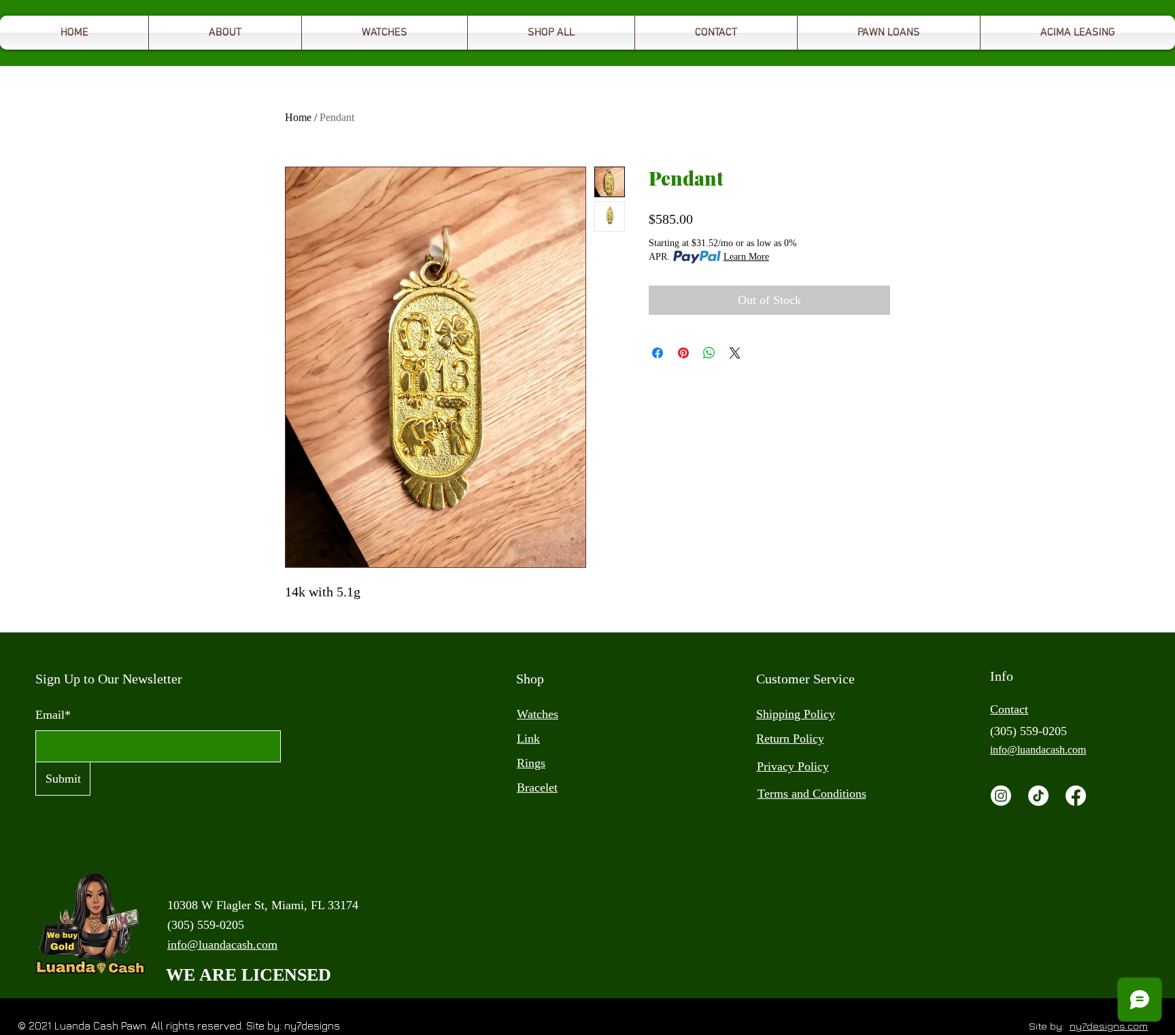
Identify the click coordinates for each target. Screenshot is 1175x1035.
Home (298, 117)
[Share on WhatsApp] (709, 353)
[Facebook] (1076, 795)
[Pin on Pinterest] (683, 353)
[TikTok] (1038, 795)
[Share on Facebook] (657, 353)
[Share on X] (735, 353)
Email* (53, 715)
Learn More (746, 257)
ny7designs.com (1109, 1026)
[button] (889, 33)
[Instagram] (1001, 795)
